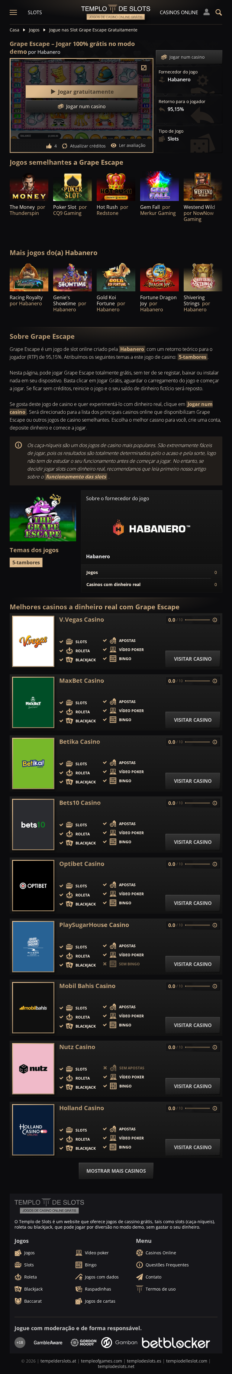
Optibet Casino (81, 864)
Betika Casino (79, 742)
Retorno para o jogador (182, 101)
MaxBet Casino (81, 681)
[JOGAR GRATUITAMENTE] (116, 186)
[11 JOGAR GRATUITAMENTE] (29, 186)
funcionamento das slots (76, 476)
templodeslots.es (144, 1361)
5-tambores (192, 357)
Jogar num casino (187, 57)
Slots (35, 12)
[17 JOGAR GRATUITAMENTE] (72, 276)
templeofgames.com (101, 1361)
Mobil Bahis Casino (87, 986)
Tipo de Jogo (171, 131)
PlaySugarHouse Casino (94, 925)
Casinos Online (179, 12)
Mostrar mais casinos (116, 1171)
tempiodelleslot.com (186, 1361)
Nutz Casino (77, 1047)
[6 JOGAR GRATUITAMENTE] (29, 276)
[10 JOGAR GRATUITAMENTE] (203, 276)
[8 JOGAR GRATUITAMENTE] (159, 276)
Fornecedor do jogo (178, 72)
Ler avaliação (132, 145)
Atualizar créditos (88, 146)
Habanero (132, 349)
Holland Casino (81, 1108)
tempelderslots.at (58, 1361)
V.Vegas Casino (81, 620)
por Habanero (44, 52)
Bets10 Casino (80, 803)
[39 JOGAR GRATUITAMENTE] (72, 186)
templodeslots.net (116, 1366)
